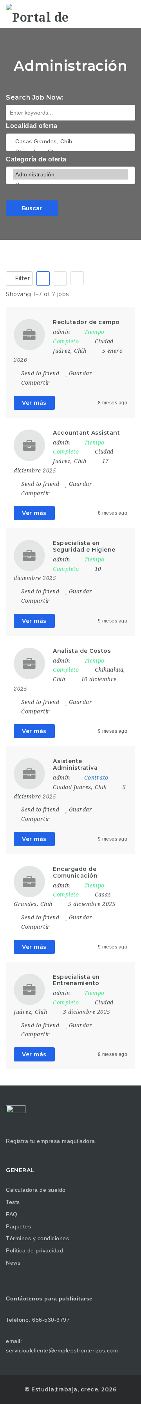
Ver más (34, 402)
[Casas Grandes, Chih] (70, 141)
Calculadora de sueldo (36, 1190)
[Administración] (70, 174)
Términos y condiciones (37, 1238)
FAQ (12, 1214)
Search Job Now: (35, 97)
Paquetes (18, 1226)
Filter (21, 278)
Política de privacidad (34, 1250)
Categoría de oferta (36, 159)
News (13, 1263)
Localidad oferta (31, 125)
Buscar (32, 208)
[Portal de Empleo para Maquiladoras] (39, 14)
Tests (13, 1202)
